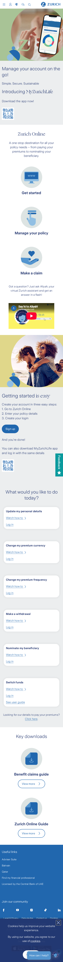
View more (28, 783)
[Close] (58, 923)
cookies (35, 941)
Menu (4, 4)
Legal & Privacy (10, 918)
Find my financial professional (18, 878)
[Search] (29, 4)
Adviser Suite (9, 859)
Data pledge (27, 918)
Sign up (10, 428)
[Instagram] (31, 910)
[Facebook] (4, 910)
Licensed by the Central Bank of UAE (22, 884)
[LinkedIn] (59, 910)
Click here (31, 718)
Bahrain (6, 865)
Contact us (41, 918)
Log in (9, 524)
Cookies (54, 918)
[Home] (51, 4)
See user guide (15, 702)
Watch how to (15, 517)
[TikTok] (45, 910)
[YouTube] (17, 910)
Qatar (5, 871)
